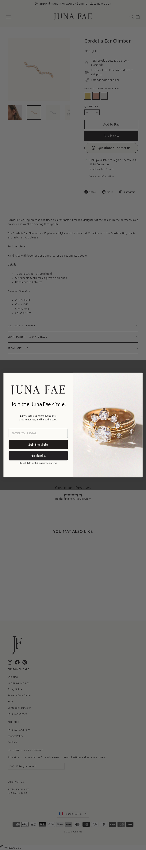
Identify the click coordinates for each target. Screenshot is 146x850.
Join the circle (38, 444)
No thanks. (38, 455)
